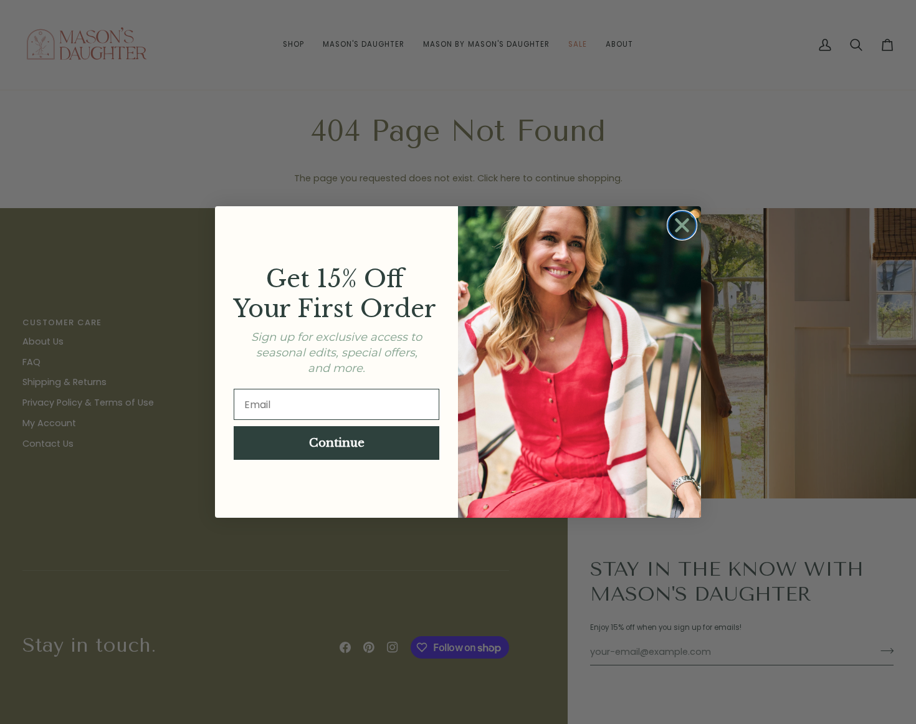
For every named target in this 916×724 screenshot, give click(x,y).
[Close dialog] (682, 225)
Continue (337, 443)
